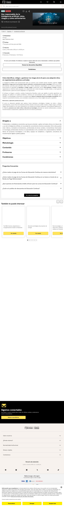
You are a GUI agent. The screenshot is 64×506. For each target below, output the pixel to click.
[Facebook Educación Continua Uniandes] (5, 470)
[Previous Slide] (58, 201)
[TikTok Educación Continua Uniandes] (58, 470)
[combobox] (32, 6)
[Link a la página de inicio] (3, 31)
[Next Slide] (61, 201)
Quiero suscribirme (13, 417)
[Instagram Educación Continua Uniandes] (16, 470)
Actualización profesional (19, 31)
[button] (29, 11)
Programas (9, 31)
